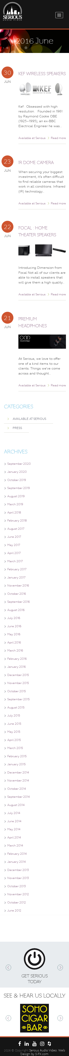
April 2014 (14, 837)
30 (7, 72)
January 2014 (16, 861)
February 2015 (17, 756)
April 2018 (14, 512)
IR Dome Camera (36, 162)
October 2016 (16, 593)
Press (17, 428)
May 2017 (13, 545)
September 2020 (19, 463)
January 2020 (17, 472)
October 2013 (16, 886)
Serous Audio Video (43, 1050)
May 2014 (13, 829)
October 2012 (16, 902)
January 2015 (16, 764)
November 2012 (18, 894)
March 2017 (15, 561)
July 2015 (13, 715)
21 (7, 318)
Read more (58, 138)
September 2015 (18, 699)
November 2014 (18, 780)
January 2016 (16, 667)
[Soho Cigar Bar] (34, 1018)
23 (7, 161)
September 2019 (18, 488)
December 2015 (18, 675)
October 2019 (16, 480)
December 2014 (18, 772)
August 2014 (16, 805)
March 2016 (15, 650)
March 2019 (15, 504)
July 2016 (13, 618)
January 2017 (16, 577)
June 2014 (14, 821)
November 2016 (18, 585)
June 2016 (14, 626)
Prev (9, 967)
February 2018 (17, 520)
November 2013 (18, 878)
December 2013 (18, 870)
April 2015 (14, 740)
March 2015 (15, 748)
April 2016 (14, 642)
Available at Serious (32, 138)
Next (60, 967)
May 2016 (14, 634)
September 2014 (18, 796)
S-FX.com (41, 1054)
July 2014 (13, 813)
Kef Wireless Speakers (42, 73)
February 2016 (17, 658)
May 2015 (13, 732)
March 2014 (15, 845)
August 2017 (15, 528)
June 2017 (14, 537)
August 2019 (16, 496)
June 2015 (14, 723)
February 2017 (16, 569)
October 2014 (16, 788)
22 (7, 227)
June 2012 (14, 910)
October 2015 (16, 691)
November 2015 (18, 683)
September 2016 (18, 602)
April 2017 (14, 553)
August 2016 (16, 610)
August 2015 (16, 707)
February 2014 (17, 853)
